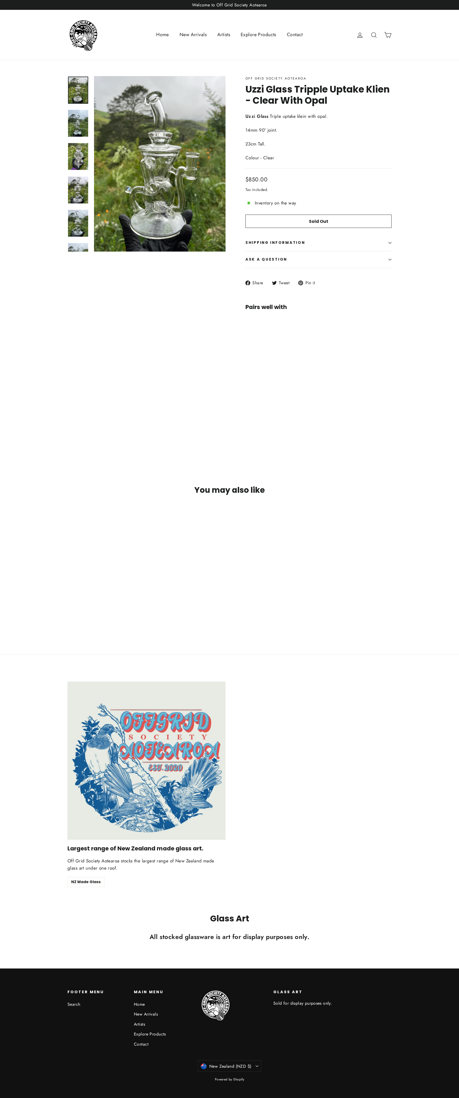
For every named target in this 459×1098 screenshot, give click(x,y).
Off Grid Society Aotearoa (275, 78)
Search (73, 1004)
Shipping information (275, 242)
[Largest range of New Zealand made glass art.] (146, 761)
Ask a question (266, 259)
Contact (295, 34)
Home (162, 34)
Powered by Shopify (229, 1079)
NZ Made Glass (86, 881)
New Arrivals (193, 34)
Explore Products (258, 34)
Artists (223, 34)
